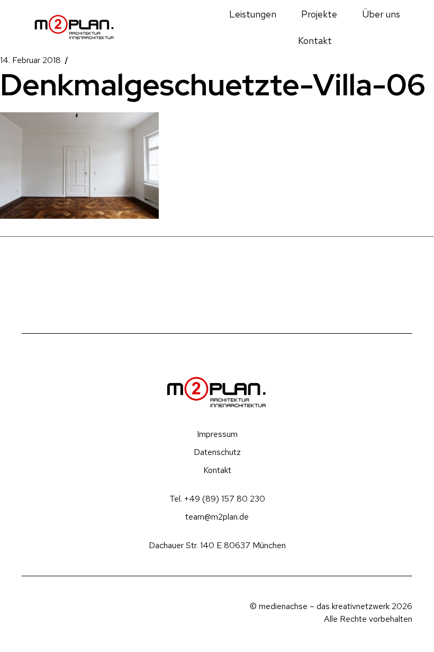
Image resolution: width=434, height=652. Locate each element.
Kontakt (315, 40)
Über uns (381, 14)
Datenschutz (217, 452)
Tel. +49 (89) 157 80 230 (217, 498)
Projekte (319, 14)
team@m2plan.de (217, 516)
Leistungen (252, 14)
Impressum (217, 434)
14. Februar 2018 (30, 60)
